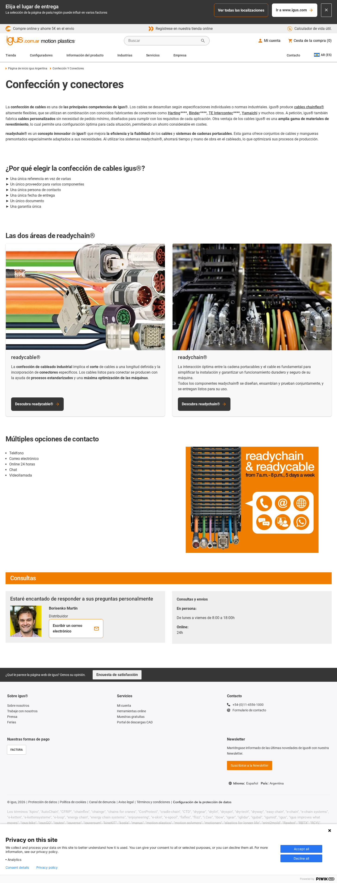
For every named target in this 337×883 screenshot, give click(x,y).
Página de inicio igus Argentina (27, 68)
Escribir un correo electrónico (67, 628)
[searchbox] (163, 40)
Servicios (153, 55)
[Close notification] (326, 10)
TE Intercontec (221, 113)
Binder (194, 113)
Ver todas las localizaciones (241, 10)
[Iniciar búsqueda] (203, 40)
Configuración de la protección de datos (202, 802)
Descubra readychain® (201, 404)
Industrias (124, 55)
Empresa (179, 55)
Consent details (17, 867)
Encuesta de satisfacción (117, 674)
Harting (174, 113)
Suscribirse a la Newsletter (249, 765)
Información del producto (85, 55)
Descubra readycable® (34, 404)
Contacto (293, 55)
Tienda (11, 55)
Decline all (301, 858)
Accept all (301, 849)
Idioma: (245, 783)
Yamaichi (249, 113)
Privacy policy (47, 867)
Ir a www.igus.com (291, 10)
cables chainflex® (309, 107)
